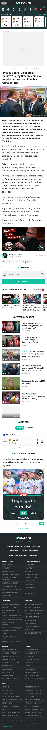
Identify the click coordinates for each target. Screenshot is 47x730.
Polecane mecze (30, 669)
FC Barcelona (29, 565)
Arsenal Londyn (30, 581)
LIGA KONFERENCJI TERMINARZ (34, 611)
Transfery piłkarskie (32, 672)
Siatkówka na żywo (31, 650)
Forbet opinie (7, 703)
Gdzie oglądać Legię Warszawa (9, 637)
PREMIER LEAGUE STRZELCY (10, 663)
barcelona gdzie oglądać (11, 604)
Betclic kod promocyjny (33, 693)
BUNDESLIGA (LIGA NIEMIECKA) (11, 589)
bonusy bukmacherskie (10, 716)
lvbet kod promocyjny (32, 706)
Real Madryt (29, 568)
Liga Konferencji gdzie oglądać (10, 632)
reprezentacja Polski (24, 262)
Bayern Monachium (31, 578)
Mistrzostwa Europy (32, 676)
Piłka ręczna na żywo (32, 653)
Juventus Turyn (30, 594)
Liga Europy (6, 568)
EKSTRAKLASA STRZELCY (9, 659)
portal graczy (33, 555)
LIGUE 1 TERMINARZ (30, 630)
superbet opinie (7, 693)
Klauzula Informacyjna (17, 555)
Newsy (11, 69)
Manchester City (30, 587)
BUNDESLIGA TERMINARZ (32, 627)
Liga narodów (7, 596)
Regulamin (36, 546)
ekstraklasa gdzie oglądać (11, 616)
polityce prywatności (7, 727)
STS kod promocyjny (32, 687)
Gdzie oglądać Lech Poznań (11, 642)
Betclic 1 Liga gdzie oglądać (11, 628)
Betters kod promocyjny (11, 713)
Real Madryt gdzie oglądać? (12, 700)
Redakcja (18, 546)
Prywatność (14, 551)
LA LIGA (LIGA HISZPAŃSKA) (10, 583)
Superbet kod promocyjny (34, 700)
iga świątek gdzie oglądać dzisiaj (11, 612)
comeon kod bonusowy (33, 716)
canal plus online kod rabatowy (9, 623)
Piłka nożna (19, 69)
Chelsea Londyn (30, 584)
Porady (27, 666)
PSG (26, 591)
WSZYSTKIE (42, 14)
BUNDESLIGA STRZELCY (9, 672)
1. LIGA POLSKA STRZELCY (10, 679)
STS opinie (5, 687)
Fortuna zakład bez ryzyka (34, 709)
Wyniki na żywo (7, 14)
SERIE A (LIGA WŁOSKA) (9, 586)
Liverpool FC (29, 571)
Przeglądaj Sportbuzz (23, 528)
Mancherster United (31, 574)
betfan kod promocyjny (33, 703)
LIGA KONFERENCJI (8, 571)
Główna (4, 69)
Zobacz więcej (23, 448)
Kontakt (10, 546)
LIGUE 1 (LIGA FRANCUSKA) (10, 593)
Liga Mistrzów (7, 565)
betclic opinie (29, 697)
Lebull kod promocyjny (33, 713)
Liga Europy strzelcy (9, 653)
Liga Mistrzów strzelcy (10, 650)
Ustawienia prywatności (29, 551)
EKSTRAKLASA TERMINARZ (33, 614)
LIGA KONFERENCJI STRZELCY (11, 656)
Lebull (4, 709)
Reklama (27, 546)
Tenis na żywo (29, 656)
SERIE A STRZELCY (7, 669)
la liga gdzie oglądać (9, 607)
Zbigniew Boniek (8, 262)
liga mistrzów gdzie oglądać (34, 679)
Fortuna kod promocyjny (33, 690)
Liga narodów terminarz (33, 633)
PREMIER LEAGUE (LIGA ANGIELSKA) (9, 579)
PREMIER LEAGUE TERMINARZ (33, 617)
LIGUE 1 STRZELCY (7, 676)
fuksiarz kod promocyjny (11, 706)
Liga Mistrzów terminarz (33, 604)
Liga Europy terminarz (32, 607)
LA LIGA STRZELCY (7, 666)
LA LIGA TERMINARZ (31, 620)
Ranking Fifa (29, 663)
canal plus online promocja (12, 619)
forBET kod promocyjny (10, 697)
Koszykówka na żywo (32, 659)
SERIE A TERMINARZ (31, 623)
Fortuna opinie (7, 690)
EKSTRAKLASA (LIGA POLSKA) (11, 574)
